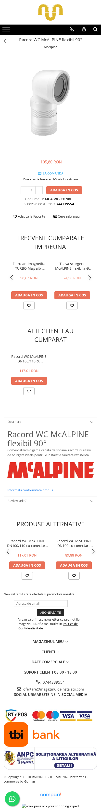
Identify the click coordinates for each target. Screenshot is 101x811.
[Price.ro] (50, 806)
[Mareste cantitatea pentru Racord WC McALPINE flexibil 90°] (39, 190)
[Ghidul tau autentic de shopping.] (50, 795)
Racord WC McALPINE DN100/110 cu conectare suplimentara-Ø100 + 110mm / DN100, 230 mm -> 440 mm (29, 358)
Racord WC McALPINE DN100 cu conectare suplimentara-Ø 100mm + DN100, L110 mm (74, 543)
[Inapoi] (3, 41)
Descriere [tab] (14, 421)
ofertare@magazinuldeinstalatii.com (53, 689)
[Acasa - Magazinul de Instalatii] (50, 12)
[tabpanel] (50, 102)
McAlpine (50, 47)
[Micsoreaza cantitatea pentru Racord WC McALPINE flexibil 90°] (24, 190)
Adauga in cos (64, 190)
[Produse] (6, 30)
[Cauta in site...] (95, 29)
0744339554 (53, 682)
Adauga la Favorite (31, 216)
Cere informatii (68, 216)
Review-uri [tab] (17, 500)
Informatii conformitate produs (30, 490)
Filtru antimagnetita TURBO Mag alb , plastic (29, 266)
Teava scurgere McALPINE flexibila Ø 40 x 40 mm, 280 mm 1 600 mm (72, 266)
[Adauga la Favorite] (29, 305)
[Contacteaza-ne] (71, 29)
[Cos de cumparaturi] (84, 29)
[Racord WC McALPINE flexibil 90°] (50, 102)
